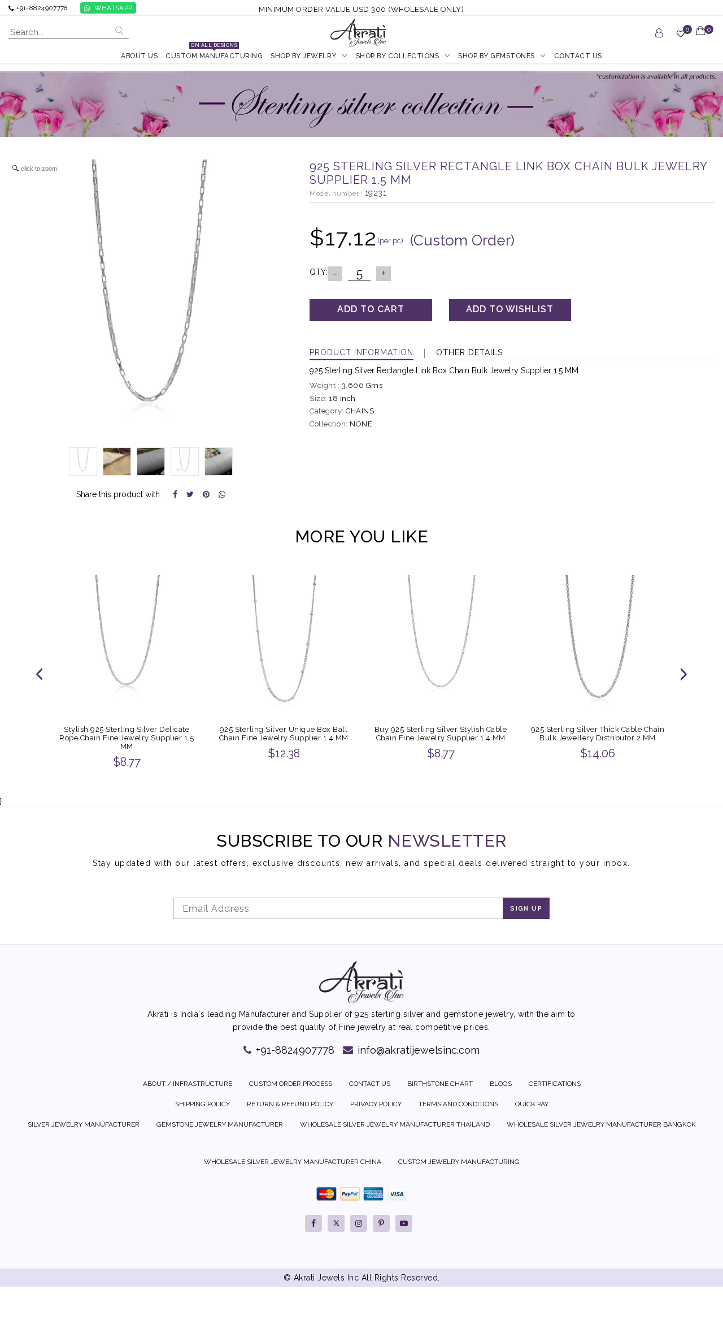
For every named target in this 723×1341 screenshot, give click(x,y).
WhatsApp (113, 8)
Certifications (555, 1084)
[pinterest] (381, 1223)
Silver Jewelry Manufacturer (84, 1124)
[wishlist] (681, 38)
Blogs (501, 1084)
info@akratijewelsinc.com (417, 1050)
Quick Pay (531, 1104)
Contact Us (578, 56)
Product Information (361, 352)
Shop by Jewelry (304, 56)
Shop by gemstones (496, 56)
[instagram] (358, 1223)
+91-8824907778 (293, 1050)
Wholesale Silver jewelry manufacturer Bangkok (601, 1124)
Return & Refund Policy (290, 1104)
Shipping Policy (202, 1104)
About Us (139, 56)
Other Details (469, 352)
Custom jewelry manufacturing (459, 1162)
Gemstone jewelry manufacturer (219, 1124)
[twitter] (336, 1223)
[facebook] (313, 1223)
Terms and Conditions (458, 1104)
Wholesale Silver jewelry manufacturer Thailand (395, 1124)
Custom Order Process (290, 1084)
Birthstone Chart (440, 1084)
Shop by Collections (397, 56)
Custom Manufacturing (214, 55)
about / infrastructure (187, 1084)
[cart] (701, 38)
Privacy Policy (376, 1104)
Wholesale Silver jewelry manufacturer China (292, 1162)
